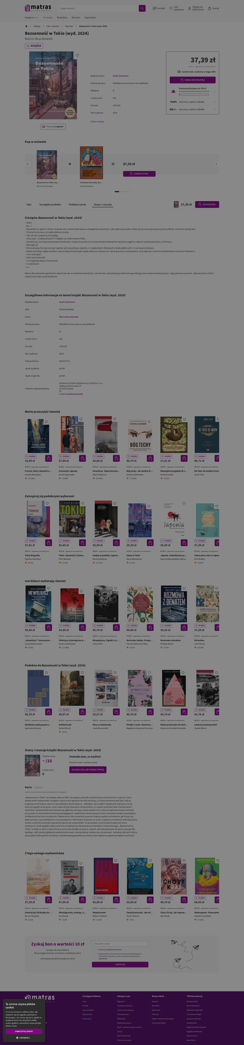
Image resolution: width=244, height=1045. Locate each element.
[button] (24, 1037)
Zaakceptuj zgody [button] (24, 1031)
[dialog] (24, 1020)
